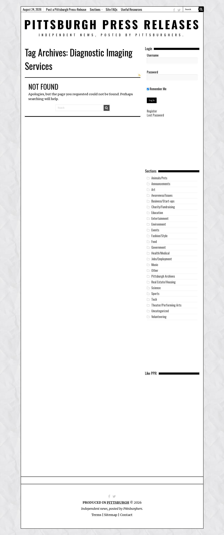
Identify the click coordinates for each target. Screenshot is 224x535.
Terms (96, 515)
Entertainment (160, 218)
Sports (155, 293)
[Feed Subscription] (139, 75)
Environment (158, 224)
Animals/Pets (159, 178)
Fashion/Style (159, 235)
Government (158, 247)
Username (153, 55)
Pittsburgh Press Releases (112, 24)
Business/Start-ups (162, 201)
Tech (154, 299)
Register (152, 111)
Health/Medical (160, 253)
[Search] (201, 9)
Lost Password (155, 115)
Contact (126, 515)
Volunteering (158, 316)
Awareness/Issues (161, 195)
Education (157, 212)
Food (154, 241)
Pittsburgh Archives (163, 276)
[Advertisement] (172, 145)
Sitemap (110, 515)
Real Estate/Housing (163, 282)
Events (155, 230)
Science (156, 287)
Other (154, 270)
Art (153, 189)
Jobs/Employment (161, 259)
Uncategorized (160, 311)
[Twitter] (179, 10)
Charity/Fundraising (163, 207)
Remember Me (157, 89)
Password (152, 72)
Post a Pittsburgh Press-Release (66, 9)
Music (154, 264)
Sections (95, 9)
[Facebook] (174, 10)
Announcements (160, 183)
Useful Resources (131, 9)
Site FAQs (111, 9)
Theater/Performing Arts (166, 305)
